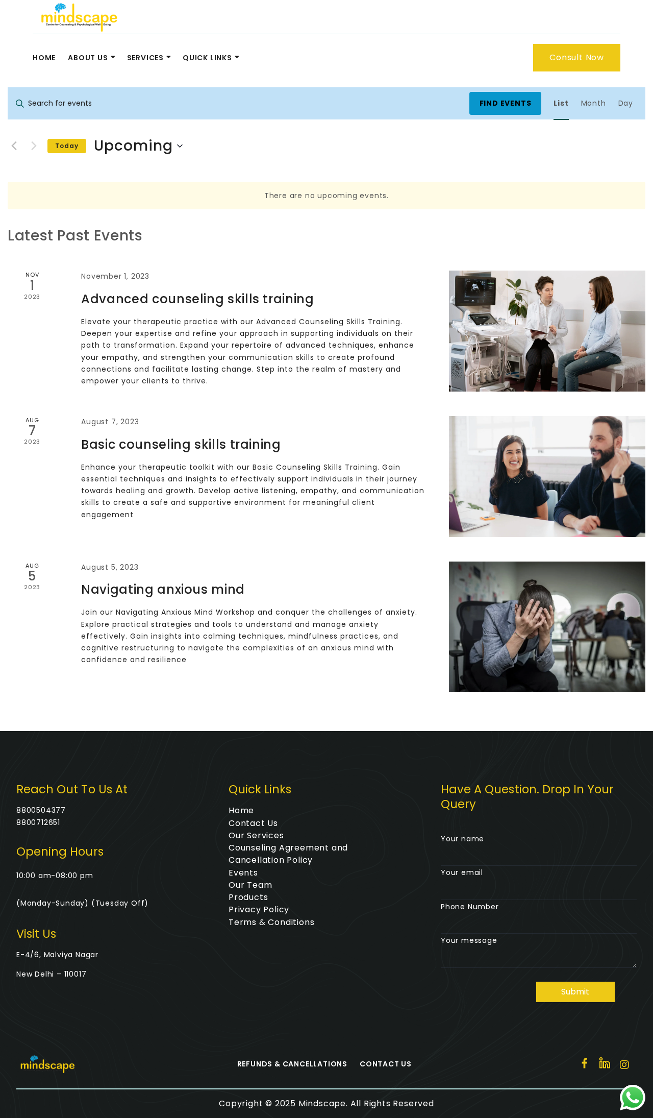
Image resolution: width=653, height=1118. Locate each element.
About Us (88, 58)
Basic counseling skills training (181, 444)
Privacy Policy (259, 909)
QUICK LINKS (207, 58)
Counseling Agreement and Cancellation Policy (288, 854)
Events (243, 873)
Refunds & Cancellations (292, 1064)
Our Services (256, 835)
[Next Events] (34, 146)
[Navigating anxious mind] (547, 627)
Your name (462, 839)
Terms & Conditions (271, 922)
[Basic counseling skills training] (547, 476)
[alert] (326, 196)
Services (145, 58)
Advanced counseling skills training (197, 298)
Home (44, 58)
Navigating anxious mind (163, 589)
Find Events (506, 103)
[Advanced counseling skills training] (547, 331)
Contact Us (253, 823)
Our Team (250, 885)
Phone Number (470, 907)
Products (248, 897)
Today (67, 145)
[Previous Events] (14, 146)
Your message (469, 940)
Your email (462, 872)
